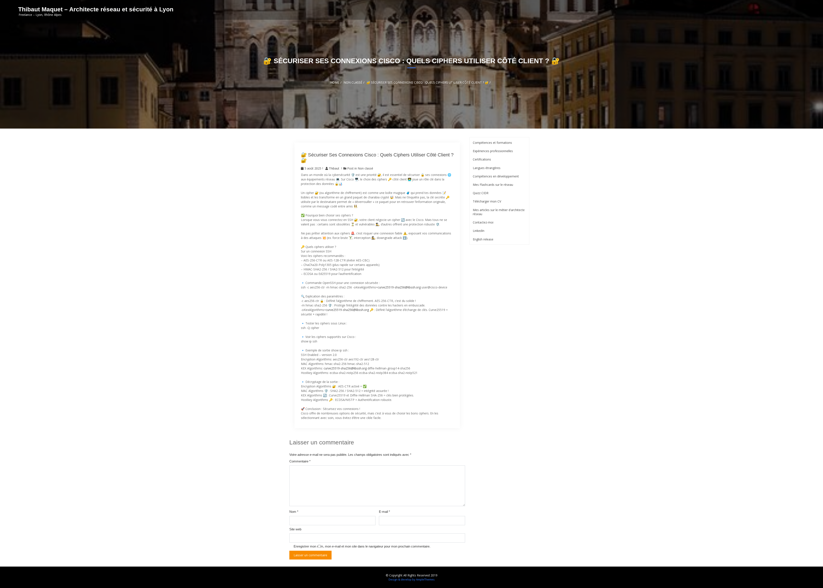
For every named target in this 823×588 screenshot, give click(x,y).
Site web (295, 529)
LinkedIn (478, 231)
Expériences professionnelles (493, 151)
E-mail (384, 511)
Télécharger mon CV (487, 201)
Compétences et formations (492, 143)
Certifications (482, 159)
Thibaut (334, 168)
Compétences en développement (496, 176)
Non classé (365, 168)
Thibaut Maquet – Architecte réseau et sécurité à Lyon (95, 9)
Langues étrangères (486, 168)
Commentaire (300, 461)
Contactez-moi (483, 222)
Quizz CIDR (480, 193)
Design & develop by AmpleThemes (412, 579)
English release (483, 239)
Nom (293, 511)
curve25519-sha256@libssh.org (399, 287)
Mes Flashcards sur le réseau (493, 185)
